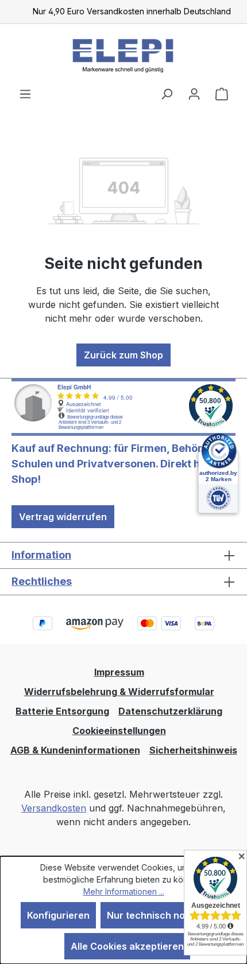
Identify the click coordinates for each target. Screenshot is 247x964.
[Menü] (25, 93)
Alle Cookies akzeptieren (127, 946)
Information (41, 555)
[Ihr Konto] (194, 93)
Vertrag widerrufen (63, 516)
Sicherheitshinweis (193, 750)
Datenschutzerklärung (170, 711)
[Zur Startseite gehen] (123, 55)
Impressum (119, 672)
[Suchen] (166, 93)
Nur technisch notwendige (167, 915)
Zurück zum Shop (123, 355)
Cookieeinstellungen (119, 730)
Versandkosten (53, 808)
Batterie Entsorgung (62, 711)
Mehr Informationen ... (123, 891)
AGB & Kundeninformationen (75, 750)
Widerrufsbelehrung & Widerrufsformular (119, 691)
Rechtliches (41, 581)
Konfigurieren (58, 915)
